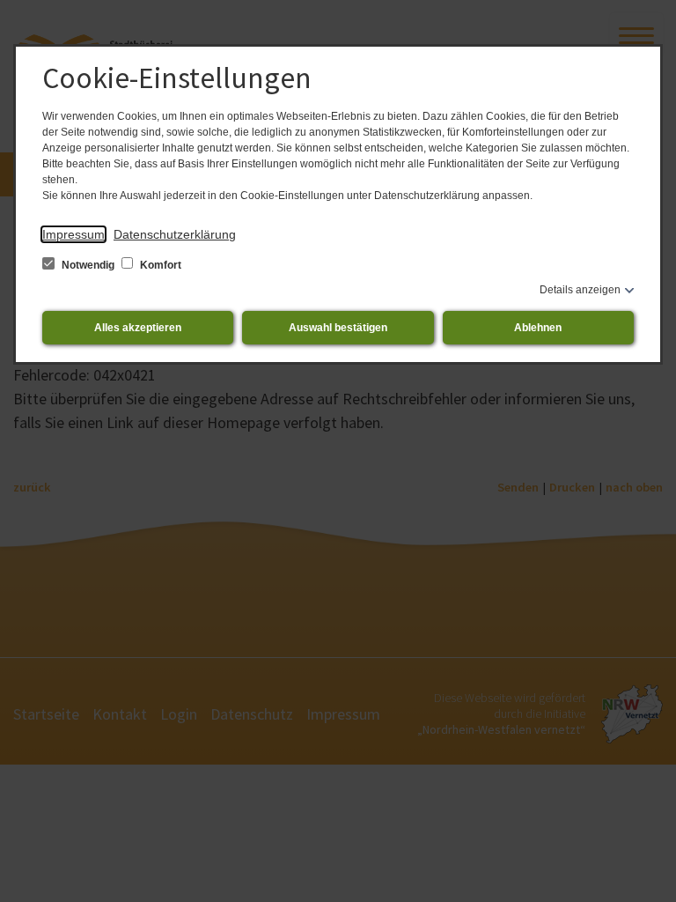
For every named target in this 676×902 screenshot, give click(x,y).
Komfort (159, 265)
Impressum (73, 234)
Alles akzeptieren (137, 328)
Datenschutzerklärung (175, 234)
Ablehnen (538, 328)
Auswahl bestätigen (338, 328)
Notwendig (88, 265)
